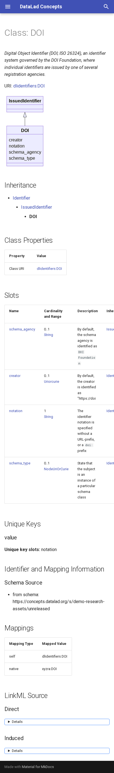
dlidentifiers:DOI (29, 86)
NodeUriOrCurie (56, 469)
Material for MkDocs (38, 767)
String (48, 335)
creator (14, 376)
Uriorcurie (51, 381)
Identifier (21, 198)
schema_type (19, 463)
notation (15, 411)
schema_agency (22, 329)
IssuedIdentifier (36, 207)
